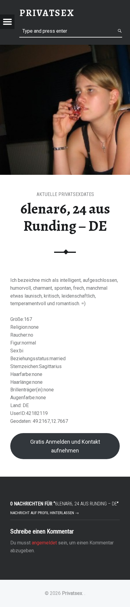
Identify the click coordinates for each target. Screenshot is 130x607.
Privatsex (72, 593)
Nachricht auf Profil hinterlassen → (44, 513)
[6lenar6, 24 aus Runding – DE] (65, 48)
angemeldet (44, 543)
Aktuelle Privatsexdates (65, 194)
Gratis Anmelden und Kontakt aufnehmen (65, 446)
